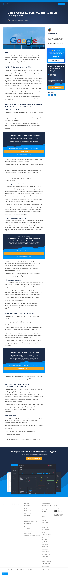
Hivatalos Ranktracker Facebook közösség (10, 504)
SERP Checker (27, 506)
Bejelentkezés (54, 3)
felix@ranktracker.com (58, 515)
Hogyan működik (22, 3)
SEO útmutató (27, 530)
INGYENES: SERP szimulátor (29, 517)
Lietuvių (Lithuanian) (46, 554)
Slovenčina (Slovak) (45, 559)
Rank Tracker (26, 503)
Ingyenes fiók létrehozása (24, 151)
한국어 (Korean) (45, 564)
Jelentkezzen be (21, 154)
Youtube (6, 504)
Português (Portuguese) (46, 534)
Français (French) (45, 525)
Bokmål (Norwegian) (46, 566)
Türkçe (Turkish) (45, 537)
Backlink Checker (27, 510)
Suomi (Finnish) (45, 549)
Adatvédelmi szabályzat (46, 505)
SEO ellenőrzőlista (27, 513)
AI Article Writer (27, 515)
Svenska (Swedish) (45, 536)
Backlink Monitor (27, 512)
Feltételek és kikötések (46, 503)
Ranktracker (7, 4)
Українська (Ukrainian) (46, 563)
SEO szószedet (27, 528)
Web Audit (26, 508)
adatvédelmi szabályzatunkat (24, 570)
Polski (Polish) (44, 532)
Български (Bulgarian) (46, 541)
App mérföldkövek (45, 514)
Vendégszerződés (27, 533)
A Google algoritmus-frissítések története (32, 535)
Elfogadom (5, 573)
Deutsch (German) (45, 522)
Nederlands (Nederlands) (46, 530)
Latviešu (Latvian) (45, 556)
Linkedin (17, 504)
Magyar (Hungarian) (45, 551)
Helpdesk (43, 516)
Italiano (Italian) (45, 527)
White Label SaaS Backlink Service (30, 521)
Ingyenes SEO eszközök (28, 531)
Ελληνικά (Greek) (45, 546)
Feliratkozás (61, 3)
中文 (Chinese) (44, 539)
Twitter (14, 504)
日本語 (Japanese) (45, 529)
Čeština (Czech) (45, 542)
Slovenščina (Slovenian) (46, 561)
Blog (32, 3)
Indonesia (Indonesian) (46, 552)
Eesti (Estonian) (45, 547)
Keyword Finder (27, 505)
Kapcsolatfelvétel (57, 503)
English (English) (45, 520)
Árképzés (28, 3)
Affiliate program (27, 524)
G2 (21, 504)
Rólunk (55, 505)
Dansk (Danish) (45, 544)
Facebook (2, 504)
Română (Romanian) (46, 558)
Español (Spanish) (45, 524)
